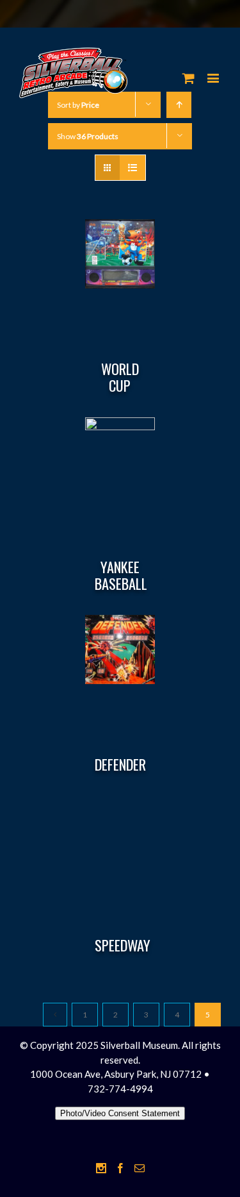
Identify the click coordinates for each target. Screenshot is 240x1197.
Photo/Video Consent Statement (120, 1113)
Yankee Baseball (121, 575)
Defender (120, 764)
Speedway (122, 945)
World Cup (120, 377)
